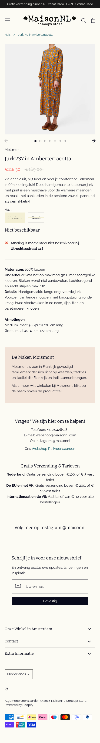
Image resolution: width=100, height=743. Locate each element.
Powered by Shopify (19, 705)
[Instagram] (6, 689)
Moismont (13, 150)
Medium (15, 218)
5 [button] (55, 141)
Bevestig (50, 601)
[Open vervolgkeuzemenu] (89, 628)
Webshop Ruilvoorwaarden (53, 449)
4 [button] (50, 141)
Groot (35, 218)
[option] (50, 89)
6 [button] (60, 141)
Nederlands (16, 674)
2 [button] (40, 141)
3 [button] (45, 141)
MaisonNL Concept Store (69, 700)
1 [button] (35, 141)
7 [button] (65, 141)
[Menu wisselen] (7, 20)
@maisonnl (74, 527)
